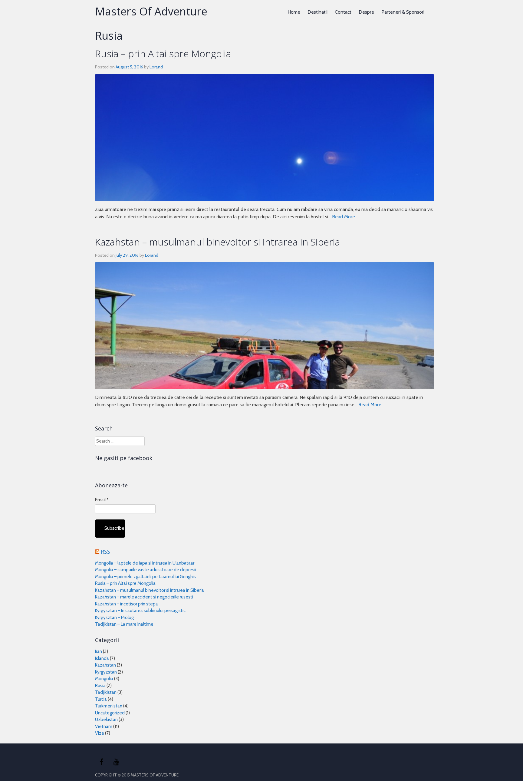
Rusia (100, 685)
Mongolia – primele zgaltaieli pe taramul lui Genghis (145, 576)
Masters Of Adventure (151, 11)
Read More (343, 216)
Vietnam (103, 726)
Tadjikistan (106, 692)
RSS (105, 551)
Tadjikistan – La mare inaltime (124, 624)
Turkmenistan (108, 706)
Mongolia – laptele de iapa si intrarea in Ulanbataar (144, 563)
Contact (343, 12)
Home (294, 12)
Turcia (101, 699)
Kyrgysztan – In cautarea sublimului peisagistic (140, 610)
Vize (99, 733)
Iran (98, 651)
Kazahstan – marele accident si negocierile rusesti (144, 597)
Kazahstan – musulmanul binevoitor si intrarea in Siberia (217, 241)
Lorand (156, 67)
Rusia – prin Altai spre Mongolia (163, 53)
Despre (366, 12)
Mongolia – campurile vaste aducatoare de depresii (145, 569)
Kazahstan (105, 665)
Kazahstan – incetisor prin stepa (126, 604)
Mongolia (104, 678)
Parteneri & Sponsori (402, 12)
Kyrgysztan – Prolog (114, 617)
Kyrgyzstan (106, 672)
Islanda (102, 658)
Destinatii (317, 12)
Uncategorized (110, 713)
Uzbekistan (106, 719)
